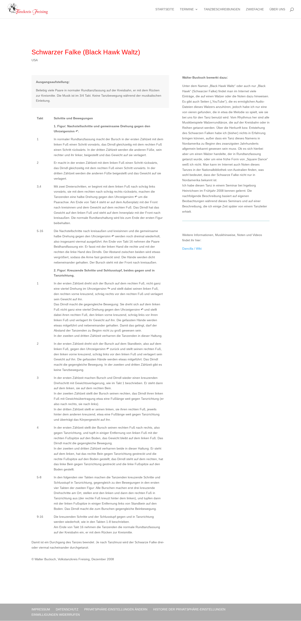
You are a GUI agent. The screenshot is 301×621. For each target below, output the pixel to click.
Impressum (41, 609)
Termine (187, 9)
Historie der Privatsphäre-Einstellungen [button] (189, 609)
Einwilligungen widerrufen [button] (56, 614)
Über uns (277, 9)
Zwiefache (255, 9)
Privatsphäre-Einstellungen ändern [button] (115, 609)
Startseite (164, 9)
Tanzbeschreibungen (222, 9)
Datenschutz (67, 609)
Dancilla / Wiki (192, 248)
